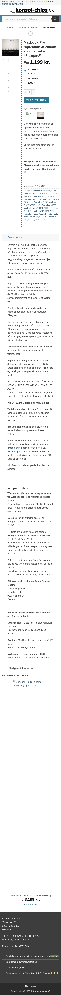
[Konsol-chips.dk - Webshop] (31, 10)
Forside (9, 28)
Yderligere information (20, 668)
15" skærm (33, 78)
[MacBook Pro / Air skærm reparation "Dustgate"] (29, 115)
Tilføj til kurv (36, 100)
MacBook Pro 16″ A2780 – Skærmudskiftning (30, 896)
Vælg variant (30, 905)
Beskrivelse (15, 237)
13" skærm (33, 69)
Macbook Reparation (27, 28)
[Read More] (48, 169)
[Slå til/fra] (5, 237)
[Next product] (30, 33)
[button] (4, 10)
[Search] (55, 19)
